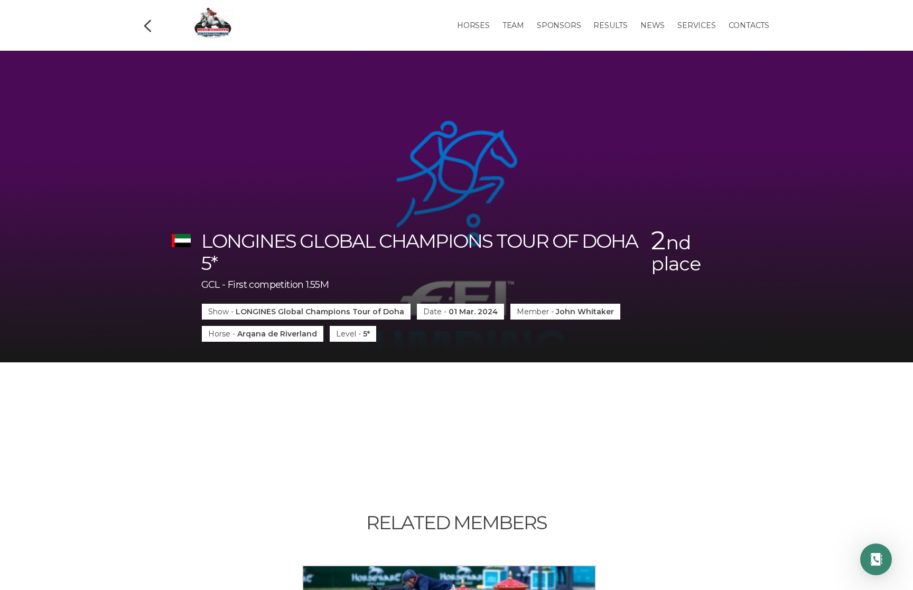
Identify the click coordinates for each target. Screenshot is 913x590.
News (652, 25)
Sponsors (559, 25)
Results (610, 25)
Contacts (749, 25)
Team (513, 25)
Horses (473, 25)
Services (696, 25)
